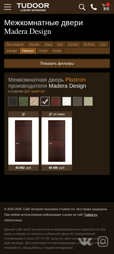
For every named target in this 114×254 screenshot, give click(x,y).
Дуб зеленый (23, 101)
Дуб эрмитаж (45, 101)
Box (60, 44)
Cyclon (73, 44)
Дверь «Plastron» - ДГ (23, 141)
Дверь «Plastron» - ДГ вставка (57, 141)
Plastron (27, 50)
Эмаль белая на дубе (66, 101)
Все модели (15, 44)
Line (103, 44)
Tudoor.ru (90, 214)
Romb (57, 50)
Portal (43, 50)
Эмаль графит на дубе (77, 101)
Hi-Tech (89, 44)
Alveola (34, 44)
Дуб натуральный (34, 101)
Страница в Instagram (103, 241)
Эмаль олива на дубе (88, 101)
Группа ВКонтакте (85, 241)
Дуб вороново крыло (12, 101)
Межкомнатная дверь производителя (47, 83)
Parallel (12, 50)
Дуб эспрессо (55, 101)
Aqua (48, 44)
